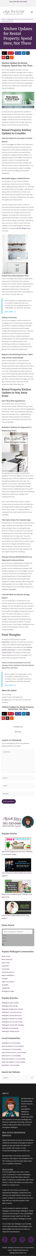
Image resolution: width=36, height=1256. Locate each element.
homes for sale (7, 1214)
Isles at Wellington (8, 975)
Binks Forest (6, 956)
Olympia (5, 979)
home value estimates (10, 1226)
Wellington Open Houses (10, 1003)
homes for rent (18, 1214)
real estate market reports (11, 1216)
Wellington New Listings (10, 1006)
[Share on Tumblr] (28, 53)
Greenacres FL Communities (11, 1049)
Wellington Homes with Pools (11, 1015)
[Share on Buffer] (7, 57)
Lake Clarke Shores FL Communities (14, 1053)
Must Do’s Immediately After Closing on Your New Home (17, 895)
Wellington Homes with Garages (13, 1025)
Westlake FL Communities (10, 1065)
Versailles (5, 985)
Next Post (18, 732)
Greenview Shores (8, 972)
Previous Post (18, 727)
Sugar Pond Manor (8, 982)
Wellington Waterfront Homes (12, 1019)
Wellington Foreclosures (10, 1028)
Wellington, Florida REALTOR (20, 1193)
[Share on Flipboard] (3, 57)
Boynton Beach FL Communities (12, 1046)
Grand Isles (5, 969)
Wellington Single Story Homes (12, 1009)
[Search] (3, 944)
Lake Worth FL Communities (11, 1056)
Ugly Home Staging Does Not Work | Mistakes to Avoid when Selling (17, 853)
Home (3, 19)
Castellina (5, 966)
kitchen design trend (23, 228)
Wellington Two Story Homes (11, 1012)
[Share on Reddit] (12, 57)
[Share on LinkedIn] (24, 53)
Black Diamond (7, 960)
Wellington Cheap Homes (10, 1031)
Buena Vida (5, 963)
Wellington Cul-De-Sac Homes (12, 1022)
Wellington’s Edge (8, 991)
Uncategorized (10, 19)
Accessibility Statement (13, 1164)
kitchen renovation (9, 589)
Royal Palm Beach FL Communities (13, 1059)
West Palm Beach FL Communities (13, 1062)
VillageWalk (6, 988)
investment (6, 642)
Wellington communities (23, 1224)
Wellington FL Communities (11, 1043)
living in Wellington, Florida (24, 1211)
